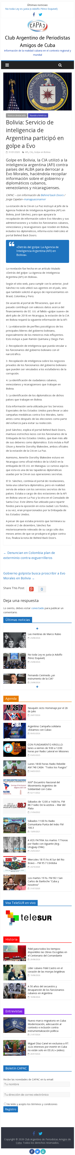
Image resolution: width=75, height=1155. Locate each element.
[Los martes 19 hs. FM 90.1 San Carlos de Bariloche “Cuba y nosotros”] (14, 876)
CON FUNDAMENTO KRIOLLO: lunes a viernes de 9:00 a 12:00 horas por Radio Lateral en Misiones (48, 748)
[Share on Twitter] (37, 1153)
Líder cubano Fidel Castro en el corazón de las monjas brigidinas (46, 969)
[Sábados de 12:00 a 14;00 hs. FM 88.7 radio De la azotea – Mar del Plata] (14, 800)
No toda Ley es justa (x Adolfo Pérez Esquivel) (31, 8)
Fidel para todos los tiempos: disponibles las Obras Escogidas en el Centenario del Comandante (47, 952)
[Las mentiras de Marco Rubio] (14, 634)
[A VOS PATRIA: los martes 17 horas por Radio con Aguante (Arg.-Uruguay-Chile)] (14, 838)
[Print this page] (43, 1153)
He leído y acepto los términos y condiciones (32, 1104)
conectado (37, 608)
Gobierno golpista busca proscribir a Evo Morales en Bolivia (34, 575)
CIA (31, 152)
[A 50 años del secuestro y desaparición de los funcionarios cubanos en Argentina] (14, 984)
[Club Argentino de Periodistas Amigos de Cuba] (37, 21)
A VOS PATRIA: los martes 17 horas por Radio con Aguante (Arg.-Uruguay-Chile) (48, 844)
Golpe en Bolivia (42, 152)
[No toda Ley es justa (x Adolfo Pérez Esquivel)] (14, 654)
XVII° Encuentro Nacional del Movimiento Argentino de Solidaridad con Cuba (44, 786)
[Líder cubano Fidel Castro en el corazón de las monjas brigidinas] (14, 966)
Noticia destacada (17, 115)
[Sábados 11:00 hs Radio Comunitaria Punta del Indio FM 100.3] (14, 819)
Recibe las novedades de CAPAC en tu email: (28, 1079)
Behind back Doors (52, 195)
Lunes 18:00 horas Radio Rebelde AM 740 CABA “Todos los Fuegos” (47, 765)
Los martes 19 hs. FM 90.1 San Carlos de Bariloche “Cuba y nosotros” (45, 881)
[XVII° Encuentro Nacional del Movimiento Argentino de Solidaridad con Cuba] (14, 780)
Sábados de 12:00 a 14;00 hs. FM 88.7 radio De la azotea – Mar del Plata (46, 805)
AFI (26, 152)
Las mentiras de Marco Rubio (44, 634)
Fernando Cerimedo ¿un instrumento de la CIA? (41, 677)
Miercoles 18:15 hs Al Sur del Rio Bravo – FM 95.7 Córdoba (46, 861)
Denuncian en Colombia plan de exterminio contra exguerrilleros (29, 555)
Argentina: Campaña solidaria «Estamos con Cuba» (44, 728)
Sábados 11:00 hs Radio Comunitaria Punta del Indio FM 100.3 (45, 824)
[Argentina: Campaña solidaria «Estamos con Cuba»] (14, 724)
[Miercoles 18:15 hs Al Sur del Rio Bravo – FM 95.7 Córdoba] (14, 858)
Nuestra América (38, 115)
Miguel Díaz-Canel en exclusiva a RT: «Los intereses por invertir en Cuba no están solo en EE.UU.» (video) (48, 1047)
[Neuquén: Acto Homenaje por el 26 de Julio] (14, 706)
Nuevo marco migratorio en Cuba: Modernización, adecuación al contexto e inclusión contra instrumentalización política (47, 1026)
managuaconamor (35, 199)
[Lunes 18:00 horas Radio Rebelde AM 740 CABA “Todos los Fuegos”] (14, 762)
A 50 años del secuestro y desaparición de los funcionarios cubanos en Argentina (46, 990)
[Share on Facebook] (32, 1153)
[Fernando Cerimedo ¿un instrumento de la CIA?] (14, 675)
